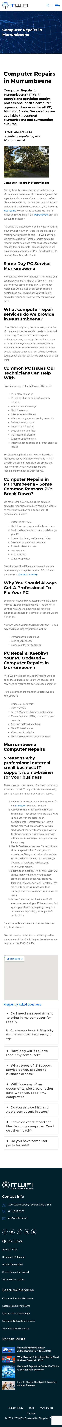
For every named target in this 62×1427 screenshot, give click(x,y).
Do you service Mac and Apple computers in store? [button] (27, 1109)
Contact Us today (28, 574)
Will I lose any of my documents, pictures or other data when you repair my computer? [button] (29, 1091)
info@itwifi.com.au (17, 1218)
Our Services (46, 1407)
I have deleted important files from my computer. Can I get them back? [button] (30, 1126)
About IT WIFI (9, 1249)
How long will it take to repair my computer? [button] (27, 1053)
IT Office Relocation (12, 1264)
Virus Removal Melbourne (15, 1328)
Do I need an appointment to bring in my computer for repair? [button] (29, 1018)
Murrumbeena (41, 214)
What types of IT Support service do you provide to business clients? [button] (29, 1070)
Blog (31, 1407)
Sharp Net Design (48, 1418)
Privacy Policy (16, 1407)
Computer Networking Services (18, 1321)
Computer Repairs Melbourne (17, 1298)
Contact (31, 1413)
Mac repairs (10, 210)
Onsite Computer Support (15, 1272)
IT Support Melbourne (13, 1257)
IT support (20, 805)
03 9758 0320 (16, 1211)
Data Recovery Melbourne (16, 1313)
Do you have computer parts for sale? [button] (26, 1143)
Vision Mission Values (13, 1279)
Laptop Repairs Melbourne (16, 1306)
